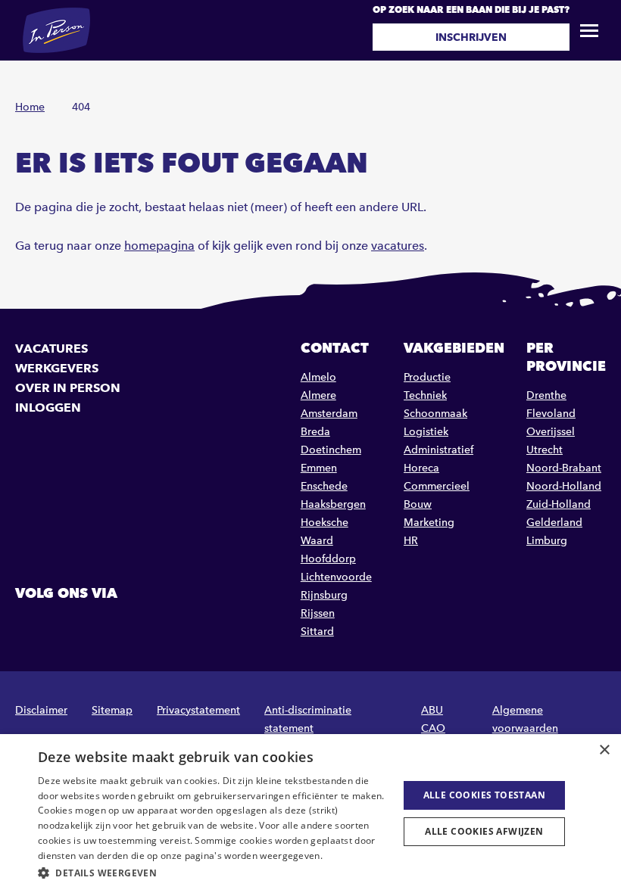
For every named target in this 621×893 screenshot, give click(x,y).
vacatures (397, 245)
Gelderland (554, 522)
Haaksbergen (333, 504)
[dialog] (310, 813)
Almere (318, 395)
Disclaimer (41, 710)
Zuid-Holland (558, 504)
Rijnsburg (324, 595)
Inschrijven (471, 37)
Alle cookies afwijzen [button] (484, 831)
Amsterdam (329, 413)
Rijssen (318, 613)
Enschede (324, 486)
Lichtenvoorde (336, 577)
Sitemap (112, 710)
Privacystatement (198, 710)
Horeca (421, 468)
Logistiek (426, 431)
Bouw (418, 504)
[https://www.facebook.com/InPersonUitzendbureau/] (28, 627)
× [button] (604, 750)
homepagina (159, 245)
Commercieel (437, 486)
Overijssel (550, 431)
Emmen (319, 468)
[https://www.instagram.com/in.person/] (106, 627)
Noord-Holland (563, 486)
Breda (315, 431)
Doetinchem (331, 449)
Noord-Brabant (563, 468)
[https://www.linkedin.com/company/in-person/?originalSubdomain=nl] (67, 627)
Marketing (429, 522)
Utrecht (544, 449)
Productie (427, 377)
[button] (213, 872)
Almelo (318, 377)
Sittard (317, 631)
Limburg (546, 540)
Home (30, 107)
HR (411, 540)
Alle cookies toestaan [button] (484, 795)
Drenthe (546, 395)
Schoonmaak (435, 413)
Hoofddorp (328, 558)
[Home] (56, 30)
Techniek (425, 395)
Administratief (438, 449)
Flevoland (551, 413)
